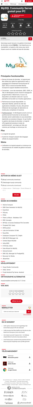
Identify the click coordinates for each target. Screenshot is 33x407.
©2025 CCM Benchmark (25, 384)
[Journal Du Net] (24, 392)
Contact (7, 381)
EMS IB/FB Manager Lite (10, 238)
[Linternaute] (9, 396)
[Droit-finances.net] (24, 396)
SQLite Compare (8, 205)
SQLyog (5, 212)
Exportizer (6, 210)
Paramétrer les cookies (10, 383)
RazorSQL (6, 233)
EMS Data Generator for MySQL (12, 207)
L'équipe (15, 379)
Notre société (21, 379)
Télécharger (13, 4)
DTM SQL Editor (8, 246)
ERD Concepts (7, 220)
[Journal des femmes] (9, 392)
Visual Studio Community (10, 267)
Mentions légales (6, 384)
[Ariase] (9, 403)
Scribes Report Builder (9, 241)
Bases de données (9, 201)
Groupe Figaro (14, 384)
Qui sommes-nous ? (8, 379)
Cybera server (7, 188)
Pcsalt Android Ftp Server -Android (13, 272)
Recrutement (13, 381)
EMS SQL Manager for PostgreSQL (13, 253)
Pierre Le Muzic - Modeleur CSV (12, 217)
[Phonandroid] (24, 403)
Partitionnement (7, 113)
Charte (24, 383)
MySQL (12, 27)
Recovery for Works (9, 256)
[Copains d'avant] (9, 399)
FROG (4, 215)
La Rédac (3, 38)
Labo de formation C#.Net (11, 230)
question (30, 1)
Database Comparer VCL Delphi (12, 235)
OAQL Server (6, 270)
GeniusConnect (7, 251)
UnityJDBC (6, 243)
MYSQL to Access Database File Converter (16, 223)
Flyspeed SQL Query (9, 225)
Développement (22, 4)
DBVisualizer (7, 228)
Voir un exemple (27, 314)
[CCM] (7, 1)
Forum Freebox (25, 195)
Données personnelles (22, 381)
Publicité (28, 379)
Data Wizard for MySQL (10, 248)
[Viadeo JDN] (24, 399)
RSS (27, 383)
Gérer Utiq (19, 383)
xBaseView (6, 259)
